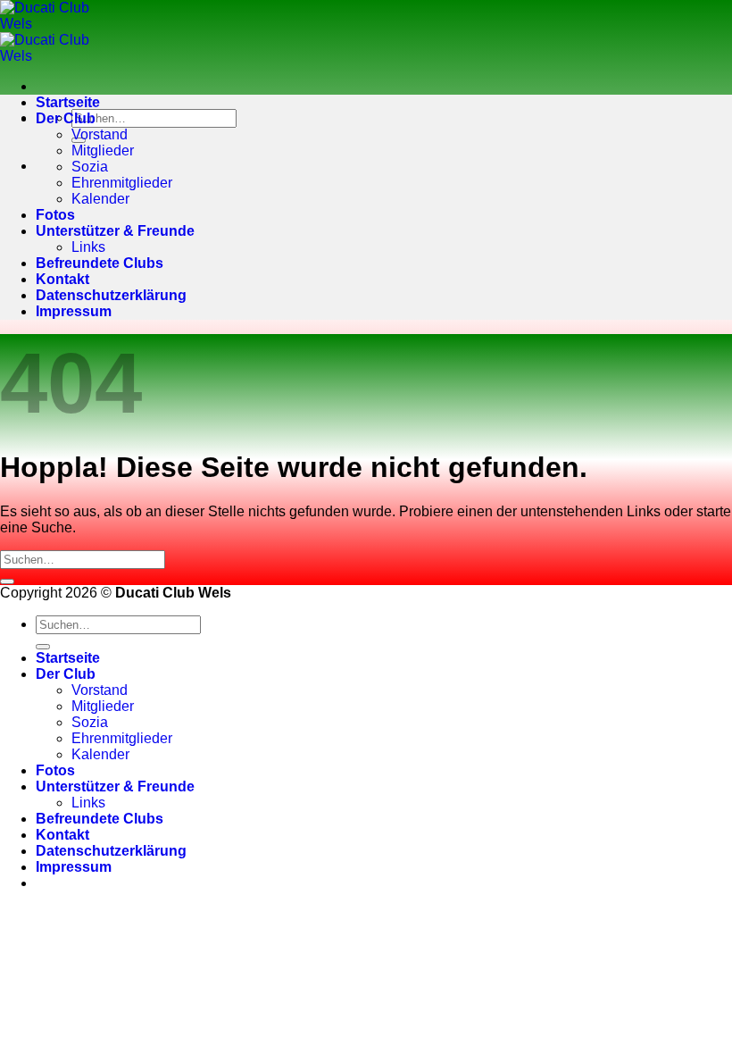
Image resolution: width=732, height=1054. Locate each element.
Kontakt (62, 279)
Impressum (74, 311)
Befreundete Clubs (99, 263)
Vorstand (99, 134)
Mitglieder (102, 150)
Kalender (100, 198)
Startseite (68, 102)
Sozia (89, 166)
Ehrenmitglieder (121, 182)
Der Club (66, 118)
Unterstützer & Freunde (115, 230)
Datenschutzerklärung (111, 295)
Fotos (55, 214)
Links (88, 247)
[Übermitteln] (7, 581)
